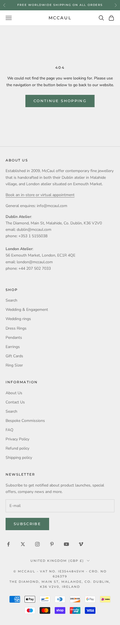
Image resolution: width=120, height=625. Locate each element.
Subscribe (27, 523)
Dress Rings (16, 328)
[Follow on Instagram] (37, 544)
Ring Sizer (14, 365)
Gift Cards (14, 356)
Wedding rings (18, 318)
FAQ (9, 430)
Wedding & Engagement (27, 309)
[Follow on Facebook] (8, 544)
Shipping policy (19, 457)
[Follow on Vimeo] (81, 544)
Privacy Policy (17, 439)
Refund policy (17, 448)
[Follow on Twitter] (23, 544)
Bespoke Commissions (25, 420)
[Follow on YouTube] (66, 544)
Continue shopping (60, 100)
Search (11, 300)
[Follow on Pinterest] (52, 544)
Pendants (14, 337)
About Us (14, 393)
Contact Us (15, 402)
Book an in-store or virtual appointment (40, 195)
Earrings (13, 346)
